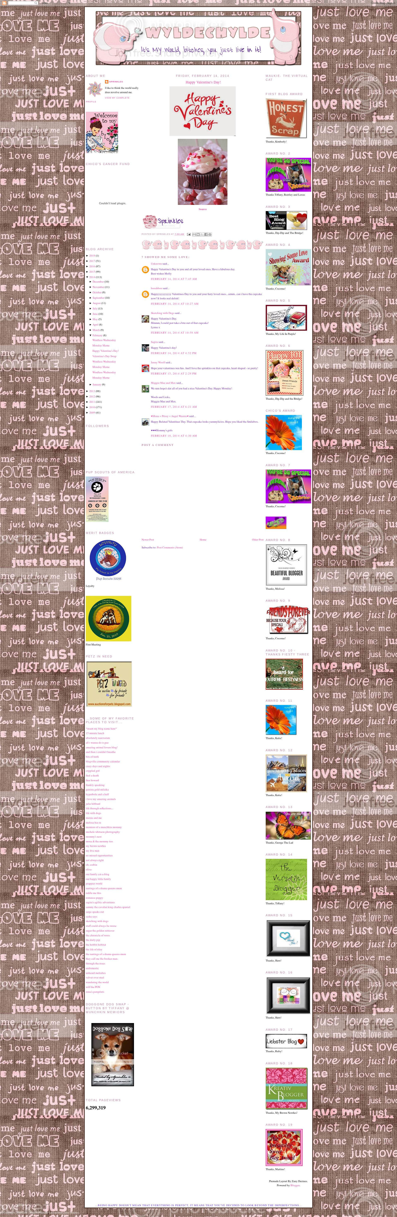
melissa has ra (93, 822)
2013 (92, 391)
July (95, 308)
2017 (92, 261)
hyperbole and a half (97, 794)
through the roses (95, 963)
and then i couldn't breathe (101, 752)
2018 (92, 255)
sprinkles (116, 82)
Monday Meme (101, 345)
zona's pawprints (95, 992)
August (97, 303)
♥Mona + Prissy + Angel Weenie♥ (170, 416)
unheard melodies (96, 973)
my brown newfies (96, 846)
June (95, 314)
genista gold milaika (97, 789)
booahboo (156, 288)
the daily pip (93, 940)
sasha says (91, 916)
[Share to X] (202, 234)
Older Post (258, 539)
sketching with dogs (97, 921)
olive (89, 869)
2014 (92, 277)
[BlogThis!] (198, 234)
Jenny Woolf (158, 362)
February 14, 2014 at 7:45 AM (174, 279)
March (96, 330)
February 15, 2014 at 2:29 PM (174, 373)
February (98, 335)
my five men (92, 850)
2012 (92, 396)
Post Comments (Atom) (170, 547)
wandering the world (97, 982)
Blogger (295, 1185)
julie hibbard (93, 804)
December (98, 281)
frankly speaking (95, 785)
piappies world (94, 883)
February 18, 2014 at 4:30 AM (174, 435)
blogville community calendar (103, 761)
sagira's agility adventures (100, 902)
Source (203, 209)
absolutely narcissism (98, 738)
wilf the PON (93, 987)
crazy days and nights (98, 766)
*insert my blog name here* (101, 728)
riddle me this (93, 893)
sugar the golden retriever (100, 930)
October (97, 292)
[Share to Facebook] (206, 234)
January (97, 384)
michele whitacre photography (103, 832)
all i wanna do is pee (97, 742)
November (98, 287)
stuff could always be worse (101, 926)
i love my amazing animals (101, 799)
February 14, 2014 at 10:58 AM (175, 332)
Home (203, 539)
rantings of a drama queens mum (104, 888)
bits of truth (92, 756)
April (95, 324)
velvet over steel (95, 977)
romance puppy (94, 898)
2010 (92, 407)
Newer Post (148, 539)
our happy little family (98, 879)
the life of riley (94, 949)
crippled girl (93, 771)
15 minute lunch (95, 733)
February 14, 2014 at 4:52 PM (174, 353)
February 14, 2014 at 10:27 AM (175, 303)
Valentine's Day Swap (104, 356)
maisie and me (94, 818)
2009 (92, 412)
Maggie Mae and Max (163, 383)
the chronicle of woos (98, 935)
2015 (92, 271)
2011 (92, 402)
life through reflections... (99, 808)
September (98, 297)
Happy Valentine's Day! (203, 82)
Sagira (154, 342)
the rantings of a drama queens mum (106, 954)
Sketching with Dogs (162, 313)
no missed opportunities (99, 855)
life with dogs (93, 813)
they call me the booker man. (102, 958)
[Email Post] (188, 234)
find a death (92, 775)
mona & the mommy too (99, 841)
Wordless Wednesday (104, 340)
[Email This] (194, 234)
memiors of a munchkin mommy (104, 827)
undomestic (92, 968)
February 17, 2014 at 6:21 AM (174, 407)
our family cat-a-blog (97, 874)
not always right (95, 860)
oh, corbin (91, 864)
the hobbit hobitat (96, 944)
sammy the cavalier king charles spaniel (108, 907)
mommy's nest (94, 836)
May (95, 319)
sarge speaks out (95, 912)
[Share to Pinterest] (210, 234)
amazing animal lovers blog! (102, 747)
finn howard (92, 780)
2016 (92, 266)
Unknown (156, 263)
